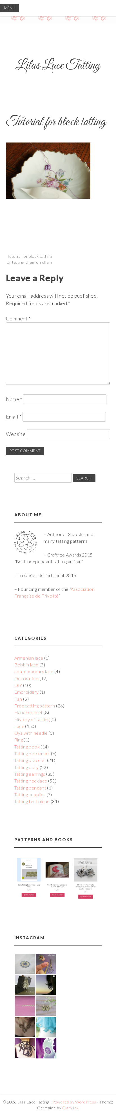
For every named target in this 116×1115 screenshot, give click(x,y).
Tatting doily (26, 767)
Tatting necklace (30, 780)
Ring (18, 739)
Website (16, 434)
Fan (18, 699)
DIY (18, 685)
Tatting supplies (30, 794)
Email (14, 416)
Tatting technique (32, 801)
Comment (18, 318)
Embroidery (26, 692)
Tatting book (27, 746)
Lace (19, 726)
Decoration (26, 678)
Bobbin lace (26, 664)
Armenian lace (28, 658)
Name (14, 399)
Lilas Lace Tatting (57, 65)
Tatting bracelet (30, 760)
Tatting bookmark (32, 753)
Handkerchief (28, 712)
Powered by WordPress (74, 1102)
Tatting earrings (29, 774)
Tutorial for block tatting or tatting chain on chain (29, 259)
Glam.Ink (70, 1107)
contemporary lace (33, 671)
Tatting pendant (30, 787)
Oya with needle (31, 733)
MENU (9, 8)
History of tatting (32, 719)
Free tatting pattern (34, 705)
